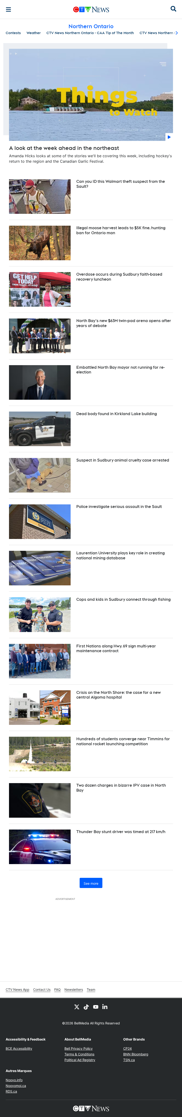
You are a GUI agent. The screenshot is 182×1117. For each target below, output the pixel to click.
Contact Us (41, 989)
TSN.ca (129, 1060)
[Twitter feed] (77, 1006)
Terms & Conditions (79, 1054)
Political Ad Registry (79, 1060)
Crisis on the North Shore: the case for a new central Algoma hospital (118, 695)
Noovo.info (14, 1080)
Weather (34, 33)
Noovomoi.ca (16, 1086)
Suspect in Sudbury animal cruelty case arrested (122, 460)
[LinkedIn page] (105, 1006)
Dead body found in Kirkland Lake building (116, 414)
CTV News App (17, 989)
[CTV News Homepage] (91, 9)
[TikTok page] (86, 1006)
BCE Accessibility (19, 1048)
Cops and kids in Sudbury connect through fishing (123, 599)
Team (91, 989)
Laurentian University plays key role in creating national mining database (120, 555)
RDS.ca (11, 1091)
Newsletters (73, 989)
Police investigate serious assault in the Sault (119, 506)
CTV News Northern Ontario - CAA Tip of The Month (90, 33)
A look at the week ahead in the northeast (64, 148)
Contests (13, 33)
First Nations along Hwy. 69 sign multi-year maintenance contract (116, 648)
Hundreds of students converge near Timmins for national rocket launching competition (123, 741)
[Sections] (8, 9)
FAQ (57, 989)
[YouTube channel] (96, 1006)
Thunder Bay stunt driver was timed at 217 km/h (120, 832)
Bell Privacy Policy (78, 1048)
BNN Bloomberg (135, 1054)
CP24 (127, 1048)
